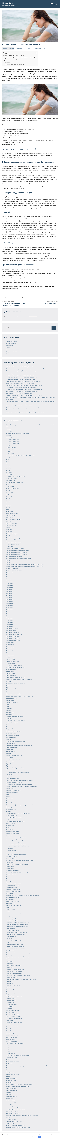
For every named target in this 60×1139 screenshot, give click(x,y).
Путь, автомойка (10, 989)
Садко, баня (9, 1020)
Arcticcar (8, 429)
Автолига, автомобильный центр (15, 548)
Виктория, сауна (10, 743)
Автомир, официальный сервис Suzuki (16, 552)
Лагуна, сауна (10, 866)
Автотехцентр (10, 644)
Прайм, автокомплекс (12, 977)
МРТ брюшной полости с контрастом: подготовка (19, 393)
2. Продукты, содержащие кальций (13, 59)
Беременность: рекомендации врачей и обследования (21, 387)
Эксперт (8, 1117)
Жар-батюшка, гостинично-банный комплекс (18, 813)
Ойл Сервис (9, 938)
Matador (8, 490)
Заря (7, 819)
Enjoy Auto (9, 457)
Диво (7, 794)
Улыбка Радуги (10, 1082)
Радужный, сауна (10, 998)
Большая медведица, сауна (13, 731)
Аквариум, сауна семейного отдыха (15, 667)
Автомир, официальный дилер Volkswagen (17, 550)
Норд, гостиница (10, 928)
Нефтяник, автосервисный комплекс (16, 913)
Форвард (8, 1092)
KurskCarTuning (10, 484)
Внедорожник (10, 749)
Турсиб (8, 1076)
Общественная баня (11, 936)
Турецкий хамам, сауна (12, 1074)
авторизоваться (33, 316)
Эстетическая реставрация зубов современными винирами (22, 371)
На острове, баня (10, 903)
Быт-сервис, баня (11, 737)
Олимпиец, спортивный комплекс (15, 946)
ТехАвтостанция (10, 1063)
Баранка (8, 710)
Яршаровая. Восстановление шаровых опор (18, 1127)
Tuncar (8, 509)
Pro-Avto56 (9, 496)
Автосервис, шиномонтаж (13, 640)
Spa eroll (8, 505)
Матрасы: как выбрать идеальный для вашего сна (19, 405)
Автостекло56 (10, 642)
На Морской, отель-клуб (12, 901)
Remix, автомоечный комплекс (14, 501)
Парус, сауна (9, 961)
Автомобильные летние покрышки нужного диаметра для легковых (24, 385)
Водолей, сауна (10, 751)
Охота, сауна (9, 955)
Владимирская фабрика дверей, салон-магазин (19, 745)
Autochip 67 (9, 431)
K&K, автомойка (10, 480)
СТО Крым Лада (10, 1053)
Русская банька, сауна (12, 1012)
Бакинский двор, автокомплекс (14, 692)
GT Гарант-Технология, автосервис (15, 476)
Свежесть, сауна (10, 1033)
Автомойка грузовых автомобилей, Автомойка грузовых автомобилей (25, 564)
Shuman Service (10, 503)
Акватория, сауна (11, 669)
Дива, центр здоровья (12, 792)
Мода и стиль (9, 345)
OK (39, 1136)
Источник (4, 292)
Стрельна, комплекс (11, 1057)
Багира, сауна (10, 690)
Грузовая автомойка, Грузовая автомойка (17, 772)
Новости (8, 347)
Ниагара (8, 916)
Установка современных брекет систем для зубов (19, 366)
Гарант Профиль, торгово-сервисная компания (19, 764)
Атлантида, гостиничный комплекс (15, 683)
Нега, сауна (9, 911)
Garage (8, 470)
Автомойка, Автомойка (12, 568)
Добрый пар (9, 798)
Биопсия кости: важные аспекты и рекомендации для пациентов (23, 410)
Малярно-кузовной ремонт (13, 889)
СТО (7, 1045)
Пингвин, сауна (10, 967)
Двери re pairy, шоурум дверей (14, 782)
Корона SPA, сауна (11, 850)
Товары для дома (11, 1068)
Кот (7, 852)
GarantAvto (9, 474)
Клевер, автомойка (11, 835)
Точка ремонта (10, 1072)
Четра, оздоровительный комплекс (15, 1109)
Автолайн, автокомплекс (12, 544)
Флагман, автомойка (11, 1088)
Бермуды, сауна (10, 724)
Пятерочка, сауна (11, 992)
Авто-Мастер (9, 517)
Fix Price (8, 459)
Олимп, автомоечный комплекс (14, 944)
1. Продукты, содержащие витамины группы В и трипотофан (20, 57)
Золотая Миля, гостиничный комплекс (16, 821)
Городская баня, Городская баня (15, 768)
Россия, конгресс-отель (12, 1010)
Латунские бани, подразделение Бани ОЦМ (17, 872)
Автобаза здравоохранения (13, 519)
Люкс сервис (9, 881)
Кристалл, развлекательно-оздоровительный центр (20, 860)
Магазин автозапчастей (12, 885)
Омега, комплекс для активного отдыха (16, 948)
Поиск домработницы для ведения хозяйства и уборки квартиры (23, 381)
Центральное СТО (11, 1102)
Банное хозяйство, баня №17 (14, 694)
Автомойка (9, 560)
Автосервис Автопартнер (13, 632)
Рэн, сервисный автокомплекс (14, 1018)
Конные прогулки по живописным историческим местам (21, 373)
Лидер (8, 877)
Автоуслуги (9, 648)
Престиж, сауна (10, 983)
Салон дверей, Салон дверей (14, 1022)
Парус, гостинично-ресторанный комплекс (17, 959)
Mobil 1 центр (9, 492)
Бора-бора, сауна (11, 733)
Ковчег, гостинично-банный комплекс (16, 837)
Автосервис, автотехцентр (13, 636)
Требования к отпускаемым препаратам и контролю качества (22, 391)
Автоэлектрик (10, 653)
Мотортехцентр (10, 899)
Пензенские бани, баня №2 (13, 965)
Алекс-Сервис (10, 671)
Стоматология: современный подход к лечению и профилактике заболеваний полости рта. (30, 401)
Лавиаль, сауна (10, 862)
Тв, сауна (8, 1059)
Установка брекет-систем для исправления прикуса (20, 375)
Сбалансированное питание (14, 349)
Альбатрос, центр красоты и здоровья (16, 677)
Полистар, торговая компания (14, 971)
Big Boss (8, 435)
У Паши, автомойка (11, 1080)
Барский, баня (10, 712)
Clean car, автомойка (11, 447)
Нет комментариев (40, 48)
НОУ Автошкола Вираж (12, 930)
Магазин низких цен (11, 887)
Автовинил (9, 527)
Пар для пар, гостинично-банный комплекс (17, 957)
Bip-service (9, 437)
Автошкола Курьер (11, 651)
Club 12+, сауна (10, 449)
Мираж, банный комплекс (13, 897)
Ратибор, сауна (10, 1002)
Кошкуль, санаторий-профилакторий (16, 854)
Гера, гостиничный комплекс (13, 766)
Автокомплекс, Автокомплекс (14, 542)
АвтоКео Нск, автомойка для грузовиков (17, 538)
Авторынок (9, 579)
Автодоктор (9, 531)
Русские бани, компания (12, 1014)
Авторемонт (9, 572)
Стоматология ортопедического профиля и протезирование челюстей (25, 368)
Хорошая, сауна (10, 1100)
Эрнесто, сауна (10, 1123)
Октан (7, 942)
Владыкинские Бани (11, 747)
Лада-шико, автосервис (12, 870)
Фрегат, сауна (10, 1098)
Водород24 (9, 753)
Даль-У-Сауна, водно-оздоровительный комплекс (19, 780)
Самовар (8, 1024)
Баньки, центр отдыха (12, 702)
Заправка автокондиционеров (14, 817)
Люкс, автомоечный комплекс (14, 883)
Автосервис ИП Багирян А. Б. (14, 634)
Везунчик (8, 739)
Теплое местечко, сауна (12, 1061)
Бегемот (8, 718)
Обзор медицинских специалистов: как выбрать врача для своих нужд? (25, 412)
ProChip (8, 499)
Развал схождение (11, 1000)
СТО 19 (8, 1051)
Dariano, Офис (10, 453)
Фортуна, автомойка (11, 1096)
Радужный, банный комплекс (14, 996)
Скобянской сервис (11, 1041)
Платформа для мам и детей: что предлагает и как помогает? (22, 408)
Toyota (8, 507)
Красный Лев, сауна (11, 856)
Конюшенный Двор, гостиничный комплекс (17, 846)
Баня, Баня (9, 708)
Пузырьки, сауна (10, 987)
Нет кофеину (7, 62)
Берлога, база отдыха (12, 722)
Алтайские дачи (10, 673)
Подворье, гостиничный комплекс (15, 969)
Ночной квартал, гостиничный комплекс (17, 932)
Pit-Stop (8, 494)
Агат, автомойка (10, 659)
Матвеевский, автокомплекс (13, 891)
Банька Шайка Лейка (11, 698)
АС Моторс (9, 681)
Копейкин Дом (10, 848)
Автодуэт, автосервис (12, 533)
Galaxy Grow (9, 468)
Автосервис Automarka (12, 628)
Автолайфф (9, 546)
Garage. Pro (9, 472)
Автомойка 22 (10, 562)
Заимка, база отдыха (11, 815)
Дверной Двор (10, 788)
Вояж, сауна (9, 757)
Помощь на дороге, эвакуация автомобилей (18, 975)
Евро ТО (8, 811)
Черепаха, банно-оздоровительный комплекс (18, 1107)
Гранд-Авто (9, 770)
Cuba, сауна (9, 451)
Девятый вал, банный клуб (13, 790)
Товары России (10, 1070)
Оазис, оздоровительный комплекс (15, 934)
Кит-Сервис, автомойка (12, 831)
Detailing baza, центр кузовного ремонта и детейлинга (20, 455)
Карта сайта (9, 829)
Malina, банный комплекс (12, 488)
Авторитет (9, 577)
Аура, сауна (9, 685)
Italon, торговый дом (11, 478)
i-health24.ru (8, 3)
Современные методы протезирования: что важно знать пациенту (24, 395)
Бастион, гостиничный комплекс (14, 716)
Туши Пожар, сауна (11, 1078)
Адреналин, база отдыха (12, 661)
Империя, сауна (10, 823)
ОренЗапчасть (10, 950)
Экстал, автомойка (11, 1119)
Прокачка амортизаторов (13, 985)
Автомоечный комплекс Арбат (14, 556)
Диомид (8, 796)
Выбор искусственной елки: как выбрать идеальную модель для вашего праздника (28, 403)
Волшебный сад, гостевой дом (14, 755)
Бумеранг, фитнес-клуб (12, 735)
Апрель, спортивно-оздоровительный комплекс (19, 679)
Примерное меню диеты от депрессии (14, 64)
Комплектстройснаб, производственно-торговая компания (22, 840)
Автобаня (8, 521)
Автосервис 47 (10, 626)
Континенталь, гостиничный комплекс (16, 844)
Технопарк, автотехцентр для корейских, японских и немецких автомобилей (26, 1066)
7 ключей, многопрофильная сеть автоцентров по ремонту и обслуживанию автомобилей (30, 425)
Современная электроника (13, 351)
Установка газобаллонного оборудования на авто (19, 1084)
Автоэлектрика (10, 655)
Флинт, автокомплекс (11, 1090)
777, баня (8, 427)
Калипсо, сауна (10, 825)
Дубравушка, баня (11, 809)
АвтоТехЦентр (10, 646)
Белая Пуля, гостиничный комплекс (15, 720)
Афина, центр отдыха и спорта (14, 688)
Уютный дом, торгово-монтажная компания (17, 1086)
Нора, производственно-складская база (17, 924)
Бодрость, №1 (9, 729)
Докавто (8, 800)
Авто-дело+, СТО (10, 515)
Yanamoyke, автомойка (12, 513)
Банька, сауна (10, 700)
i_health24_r (30, 48)
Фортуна (8, 1094)
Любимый (8, 879)
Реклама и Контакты (11, 1004)
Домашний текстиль (11, 803)
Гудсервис (9, 774)
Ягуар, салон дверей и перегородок (15, 1125)
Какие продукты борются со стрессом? (14, 55)
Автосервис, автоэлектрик (13, 638)
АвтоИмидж (9, 535)
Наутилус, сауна (10, 909)
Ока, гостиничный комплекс (13, 940)
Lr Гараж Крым (10, 486)
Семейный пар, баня (11, 1037)
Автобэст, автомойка (11, 523)
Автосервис (9, 581)
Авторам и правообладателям (14, 570)
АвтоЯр (8, 657)
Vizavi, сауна (9, 511)
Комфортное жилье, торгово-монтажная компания (19, 842)
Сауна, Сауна (10, 1029)
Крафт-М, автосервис (12, 858)
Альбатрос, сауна (11, 675)
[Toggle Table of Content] (34, 53)
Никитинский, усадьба (12, 918)
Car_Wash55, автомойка (12, 439)
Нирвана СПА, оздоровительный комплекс (17, 922)
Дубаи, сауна (9, 807)
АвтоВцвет (9, 529)
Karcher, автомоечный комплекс (14, 482)
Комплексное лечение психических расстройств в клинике (21, 377)
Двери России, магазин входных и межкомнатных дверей (21, 786)
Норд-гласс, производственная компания (17, 926)
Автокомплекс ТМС (11, 540)
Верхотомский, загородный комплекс (16, 741)
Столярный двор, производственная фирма (18, 1055)
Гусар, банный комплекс (12, 778)
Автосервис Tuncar (11, 630)
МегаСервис (9, 893)
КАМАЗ (8, 827)
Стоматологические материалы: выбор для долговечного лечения (24, 389)
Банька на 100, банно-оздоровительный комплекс (19, 696)
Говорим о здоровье (8, 48)
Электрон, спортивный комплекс (15, 1121)
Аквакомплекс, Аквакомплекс (14, 665)
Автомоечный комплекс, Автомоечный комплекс (19, 558)
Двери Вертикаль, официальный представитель (19, 784)
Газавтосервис (10, 761)
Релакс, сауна (10, 1006)
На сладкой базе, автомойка (13, 905)
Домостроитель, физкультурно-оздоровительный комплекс (22, 805)
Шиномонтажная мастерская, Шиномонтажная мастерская (22, 1115)
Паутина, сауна (10, 963)
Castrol (8, 445)
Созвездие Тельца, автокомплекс (15, 1043)
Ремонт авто (9, 1008)
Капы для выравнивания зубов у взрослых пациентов (20, 379)
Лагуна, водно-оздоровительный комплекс (17, 864)
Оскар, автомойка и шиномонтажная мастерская (19, 953)
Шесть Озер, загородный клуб (14, 1111)
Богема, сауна (10, 727)
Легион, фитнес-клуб (11, 874)
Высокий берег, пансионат (13, 759)
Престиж (8, 981)
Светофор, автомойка (12, 1035)
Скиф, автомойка (10, 1039)
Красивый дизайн (11, 343)
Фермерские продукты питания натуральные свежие (20, 383)
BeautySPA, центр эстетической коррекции (17, 433)
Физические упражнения (12, 354)
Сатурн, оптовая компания (13, 1026)
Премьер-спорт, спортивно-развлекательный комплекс (21, 979)
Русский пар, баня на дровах (14, 1016)
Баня (7, 704)
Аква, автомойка (10, 663)
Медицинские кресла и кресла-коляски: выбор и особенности (22, 895)
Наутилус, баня (10, 907)
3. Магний (6, 60)
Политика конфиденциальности (14, 973)
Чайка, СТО (9, 1105)
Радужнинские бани (11, 994)
